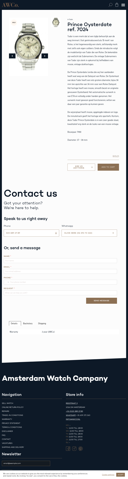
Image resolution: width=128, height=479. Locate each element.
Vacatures (7, 443)
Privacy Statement (11, 423)
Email (7, 267)
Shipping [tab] (42, 323)
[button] (110, 5)
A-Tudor (70, 19)
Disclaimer (7, 431)
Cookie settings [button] (108, 475)
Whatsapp (71, 415)
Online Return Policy (13, 407)
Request (9, 288)
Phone (8, 278)
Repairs (5, 411)
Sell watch (7, 403)
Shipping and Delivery (13, 447)
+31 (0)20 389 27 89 (74, 411)
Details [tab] (14, 323)
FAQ (3, 435)
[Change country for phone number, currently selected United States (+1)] (6, 282)
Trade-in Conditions (12, 415)
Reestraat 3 (72, 403)
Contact (6, 439)
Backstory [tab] (27, 323)
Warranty (7, 419)
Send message (101, 301)
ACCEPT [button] (120, 475)
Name (7, 256)
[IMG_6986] (28, 47)
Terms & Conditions (12, 427)
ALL (55, 476)
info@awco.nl (73, 419)
